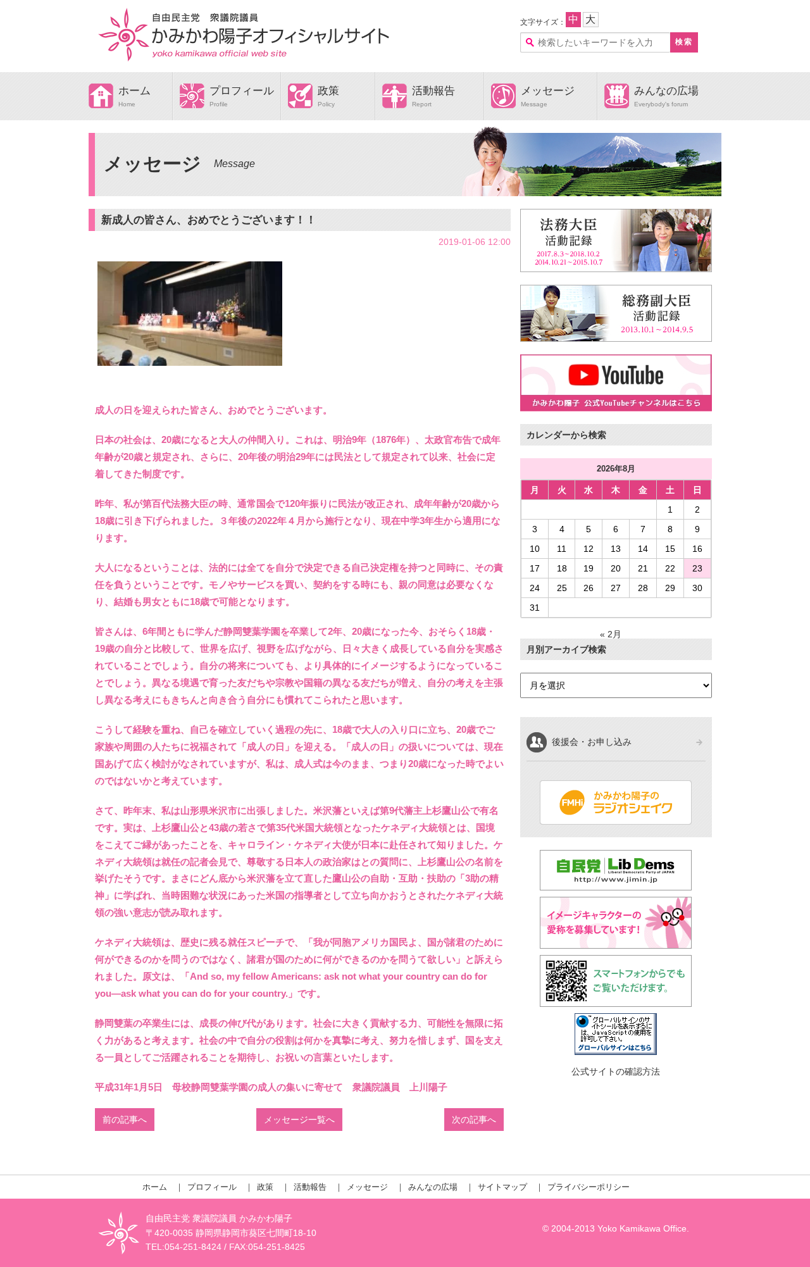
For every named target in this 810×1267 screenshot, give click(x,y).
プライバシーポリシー (588, 1187)
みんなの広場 (666, 91)
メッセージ (548, 91)
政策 (328, 91)
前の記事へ (125, 1119)
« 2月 (610, 634)
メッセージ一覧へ (299, 1119)
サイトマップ (502, 1187)
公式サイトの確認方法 (615, 1071)
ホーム (134, 91)
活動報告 (433, 91)
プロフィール (241, 91)
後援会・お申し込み (592, 742)
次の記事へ (474, 1119)
